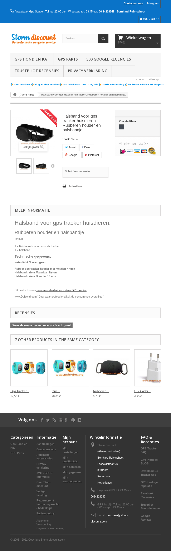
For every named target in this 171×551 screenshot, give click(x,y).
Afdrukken (75, 186)
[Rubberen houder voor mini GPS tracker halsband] (111, 367)
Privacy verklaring (87, 70)
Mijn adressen (72, 466)
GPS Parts (68, 59)
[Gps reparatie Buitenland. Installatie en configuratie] (70, 367)
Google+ (73, 154)
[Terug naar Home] (15, 94)
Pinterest (93, 154)
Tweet (72, 147)
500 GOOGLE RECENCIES (108, 59)
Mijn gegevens (72, 472)
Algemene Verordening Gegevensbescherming (50, 524)
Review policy (45, 513)
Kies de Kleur (128, 121)
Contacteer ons (133, 3)
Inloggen (152, 3)
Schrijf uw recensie (77, 171)
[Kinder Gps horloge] (24, 166)
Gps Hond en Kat (32, 59)
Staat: (66, 139)
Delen (87, 147)
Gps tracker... (19, 391)
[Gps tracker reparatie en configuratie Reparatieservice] (29, 367)
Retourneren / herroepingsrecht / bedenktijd (47, 504)
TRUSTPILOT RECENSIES (37, 70)
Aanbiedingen (45, 444)
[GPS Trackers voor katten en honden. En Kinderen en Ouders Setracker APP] (33, 38)
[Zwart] (121, 127)
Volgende (52, 166)
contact (140, 79)
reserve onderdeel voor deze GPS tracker (61, 290)
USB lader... (142, 391)
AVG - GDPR (150, 19)
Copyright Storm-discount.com (46, 539)
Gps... (56, 391)
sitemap (153, 79)
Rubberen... (101, 391)
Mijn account (70, 439)
